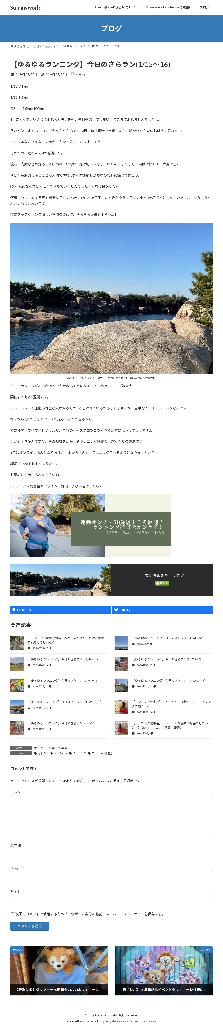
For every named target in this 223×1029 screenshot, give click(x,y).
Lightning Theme (110, 1021)
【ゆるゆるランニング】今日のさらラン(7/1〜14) (62, 723)
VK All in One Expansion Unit (139, 1021)
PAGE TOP (213, 994)
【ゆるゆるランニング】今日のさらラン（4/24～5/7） (169, 638)
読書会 (63, 748)
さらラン (43, 753)
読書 (52, 748)
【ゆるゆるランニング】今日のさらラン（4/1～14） (64, 659)
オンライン (60, 753)
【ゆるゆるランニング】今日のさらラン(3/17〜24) (166, 659)
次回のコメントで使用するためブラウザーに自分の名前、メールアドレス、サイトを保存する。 (90, 914)
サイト (15, 891)
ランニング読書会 (102, 753)
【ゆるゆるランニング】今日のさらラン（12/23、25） (169, 680)
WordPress (88, 1021)
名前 (15, 845)
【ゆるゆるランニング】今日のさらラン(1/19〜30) (63, 680)
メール (17, 868)
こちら (94, 486)
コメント (19, 792)
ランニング (79, 753)
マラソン (39, 748)
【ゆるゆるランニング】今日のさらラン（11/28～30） (65, 702)
